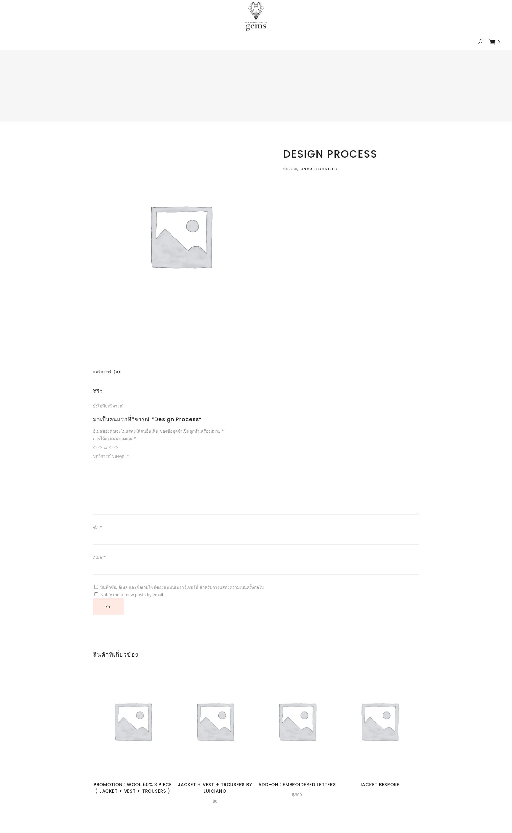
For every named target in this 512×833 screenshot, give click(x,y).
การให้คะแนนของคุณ (114, 438)
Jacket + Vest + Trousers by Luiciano (215, 787)
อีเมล (99, 557)
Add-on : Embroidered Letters (297, 784)
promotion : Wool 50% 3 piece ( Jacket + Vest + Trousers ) (133, 787)
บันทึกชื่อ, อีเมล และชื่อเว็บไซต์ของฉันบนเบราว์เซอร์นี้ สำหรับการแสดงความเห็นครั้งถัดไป (182, 587)
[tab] (112, 372)
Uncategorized (319, 169)
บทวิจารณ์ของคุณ (111, 456)
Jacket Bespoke (379, 784)
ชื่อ (97, 527)
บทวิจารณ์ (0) (107, 372)
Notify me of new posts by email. (132, 594)
